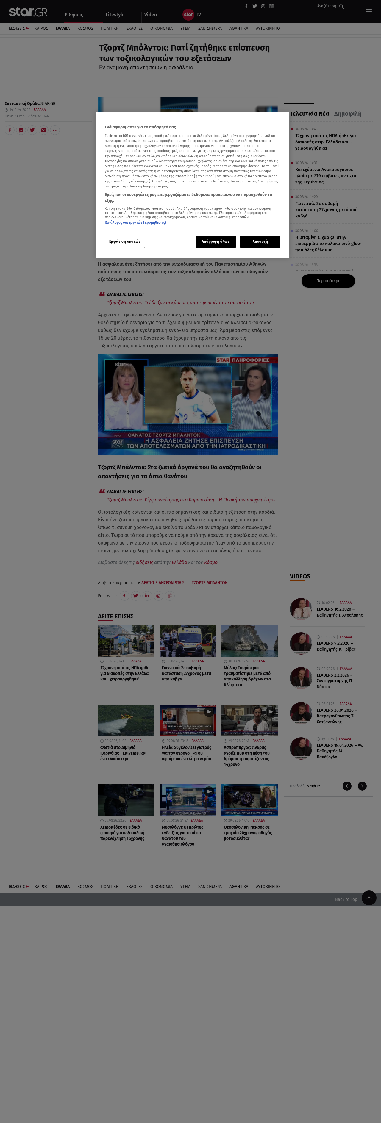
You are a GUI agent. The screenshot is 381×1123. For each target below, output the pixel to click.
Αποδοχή (260, 241)
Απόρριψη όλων (215, 241)
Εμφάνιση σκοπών (125, 241)
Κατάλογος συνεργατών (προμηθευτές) (135, 222)
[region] (192, 185)
